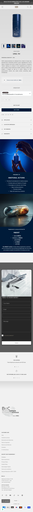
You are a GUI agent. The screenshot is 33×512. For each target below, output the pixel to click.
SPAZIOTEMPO (17, 51)
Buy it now (16, 109)
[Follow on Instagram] (6, 495)
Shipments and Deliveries (7, 440)
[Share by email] (12, 114)
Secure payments (5, 459)
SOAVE (17, 235)
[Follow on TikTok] (14, 495)
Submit (16, 343)
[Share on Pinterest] (10, 114)
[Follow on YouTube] (10, 495)
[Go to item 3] (13, 46)
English (15, 500)
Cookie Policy (5, 464)
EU (17, 242)
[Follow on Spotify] (22, 495)
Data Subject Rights (6, 466)
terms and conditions (8, 335)
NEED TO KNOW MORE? (10, 297)
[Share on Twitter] (8, 114)
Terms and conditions (6, 469)
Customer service (6, 437)
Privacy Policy (5, 462)
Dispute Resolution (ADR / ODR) (9, 471)
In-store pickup (5, 449)
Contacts (4, 447)
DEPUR (17, 239)
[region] (16, 359)
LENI (17, 244)
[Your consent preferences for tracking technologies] (2, 509)
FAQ (3, 435)
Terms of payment (6, 442)
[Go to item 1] (4, 46)
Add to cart (16, 105)
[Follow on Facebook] (2, 495)
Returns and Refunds (6, 445)
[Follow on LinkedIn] (18, 495)
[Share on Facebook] (6, 114)
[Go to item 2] (8, 46)
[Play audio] (4, 80)
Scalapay (4, 457)
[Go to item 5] (23, 46)
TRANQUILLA (17, 237)
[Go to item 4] (18, 46)
